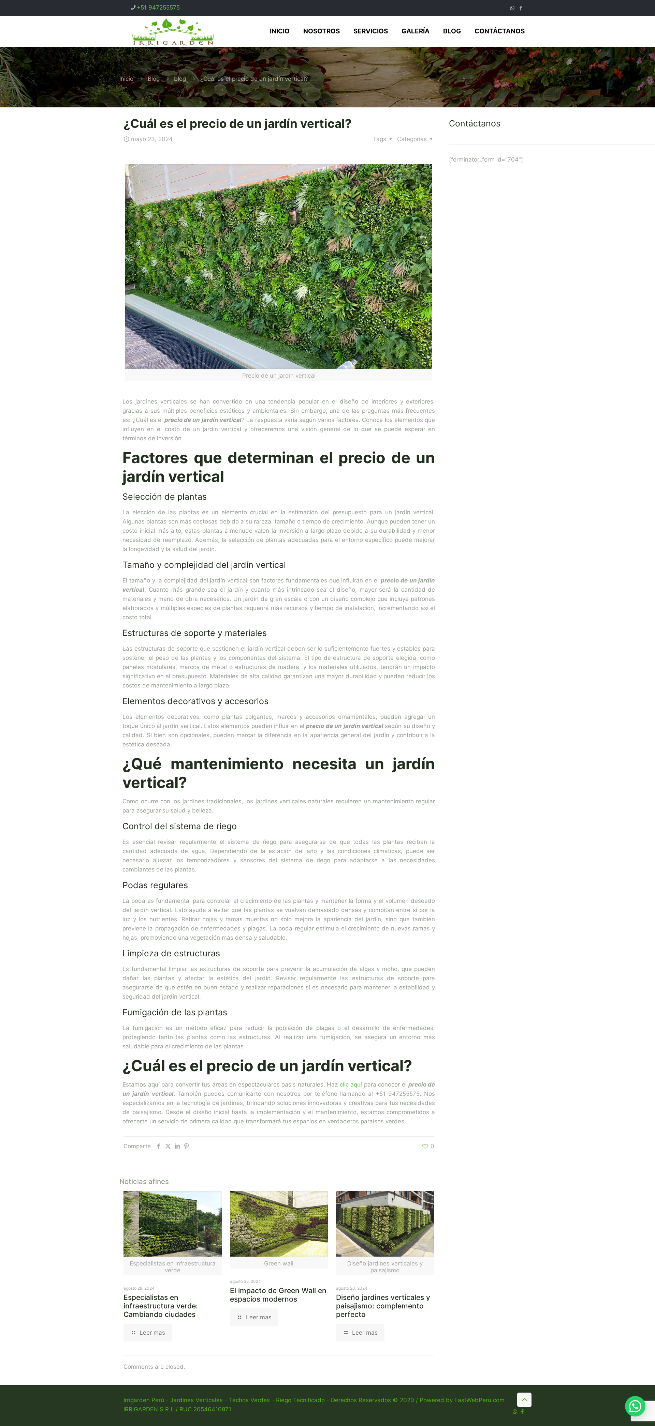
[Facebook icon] (520, 8)
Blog (154, 78)
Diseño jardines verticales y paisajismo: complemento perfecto (383, 1306)
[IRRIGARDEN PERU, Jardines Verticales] (173, 31)
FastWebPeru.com (479, 1400)
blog (180, 78)
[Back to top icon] (524, 1400)
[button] (635, 1406)
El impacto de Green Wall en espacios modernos (278, 1294)
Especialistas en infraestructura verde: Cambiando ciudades (160, 1306)
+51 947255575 (158, 7)
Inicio (126, 78)
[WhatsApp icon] (512, 8)
